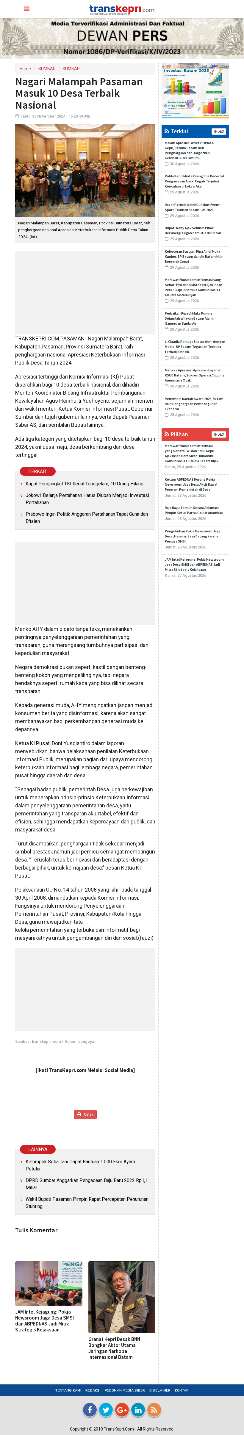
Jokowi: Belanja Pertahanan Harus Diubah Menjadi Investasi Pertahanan (87, 499)
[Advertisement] (85, 292)
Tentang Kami (68, 1390)
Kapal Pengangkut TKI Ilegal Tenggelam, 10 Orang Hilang (84, 484)
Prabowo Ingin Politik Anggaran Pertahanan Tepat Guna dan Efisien (87, 517)
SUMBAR (47, 68)
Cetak (88, 1114)
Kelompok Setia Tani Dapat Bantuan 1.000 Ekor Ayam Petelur (80, 1165)
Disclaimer (160, 1390)
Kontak (182, 1390)
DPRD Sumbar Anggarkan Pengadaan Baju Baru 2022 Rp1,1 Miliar (87, 1184)
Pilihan (178, 434)
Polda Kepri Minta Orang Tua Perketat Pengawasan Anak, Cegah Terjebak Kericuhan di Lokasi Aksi (195, 181)
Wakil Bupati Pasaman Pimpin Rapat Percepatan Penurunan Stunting (87, 1202)
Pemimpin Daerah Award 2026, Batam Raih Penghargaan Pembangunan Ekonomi (194, 403)
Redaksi (93, 1390)
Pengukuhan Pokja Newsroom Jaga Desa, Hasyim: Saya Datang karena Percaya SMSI (192, 536)
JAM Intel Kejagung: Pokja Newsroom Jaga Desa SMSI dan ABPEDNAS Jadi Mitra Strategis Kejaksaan (44, 1321)
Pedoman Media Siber (125, 1390)
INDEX (218, 131)
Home (25, 68)
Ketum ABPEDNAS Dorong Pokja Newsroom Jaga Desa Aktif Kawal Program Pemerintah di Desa (191, 484)
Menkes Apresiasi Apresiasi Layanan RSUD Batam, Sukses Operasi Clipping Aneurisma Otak (195, 375)
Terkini (178, 131)
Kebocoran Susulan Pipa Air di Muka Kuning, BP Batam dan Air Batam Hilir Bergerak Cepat (194, 256)
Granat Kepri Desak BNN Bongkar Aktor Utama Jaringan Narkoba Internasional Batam (114, 1348)
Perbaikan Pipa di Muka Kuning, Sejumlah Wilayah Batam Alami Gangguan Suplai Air (189, 318)
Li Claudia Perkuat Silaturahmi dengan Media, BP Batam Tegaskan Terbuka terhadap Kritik (195, 346)
